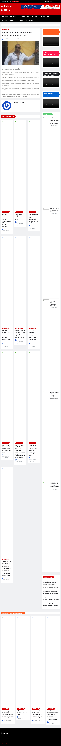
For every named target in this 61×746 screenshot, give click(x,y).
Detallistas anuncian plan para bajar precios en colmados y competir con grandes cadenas (7, 336)
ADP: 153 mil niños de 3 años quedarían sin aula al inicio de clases (6, 449)
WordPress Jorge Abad (20, 742)
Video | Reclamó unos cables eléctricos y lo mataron (15, 24)
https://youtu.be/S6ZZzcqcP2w (8, 93)
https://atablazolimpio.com (21, 105)
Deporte (12, 20)
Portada (5, 16)
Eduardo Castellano (7, 38)
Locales (34, 16)
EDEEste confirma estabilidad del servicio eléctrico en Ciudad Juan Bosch (33, 336)
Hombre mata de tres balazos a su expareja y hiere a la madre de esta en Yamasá (20, 334)
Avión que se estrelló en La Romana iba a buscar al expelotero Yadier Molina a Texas (34, 450)
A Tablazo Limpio (7, 7)
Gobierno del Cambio (25, 20)
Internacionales (45, 16)
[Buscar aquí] (59, 16)
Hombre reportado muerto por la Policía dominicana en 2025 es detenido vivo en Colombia (54, 120)
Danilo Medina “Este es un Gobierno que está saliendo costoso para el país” (54, 302)
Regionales (25, 16)
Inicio (3, 24)
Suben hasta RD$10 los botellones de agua (54, 210)
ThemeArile (5, 743)
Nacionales (14, 16)
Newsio (27, 742)
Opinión (4, 20)
